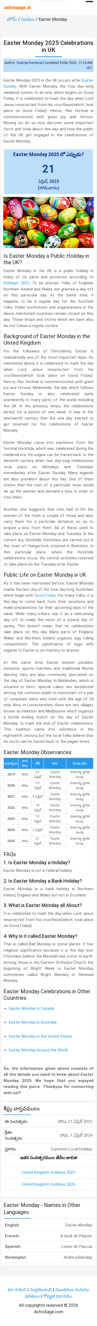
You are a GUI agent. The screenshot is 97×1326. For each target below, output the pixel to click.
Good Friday (45, 595)
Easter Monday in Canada (31, 1008)
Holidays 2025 (16, 283)
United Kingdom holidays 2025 (48, 1172)
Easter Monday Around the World (38, 1050)
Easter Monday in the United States (40, 1036)
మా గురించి (17, 1289)
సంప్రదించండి (41, 1289)
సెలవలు (28, 19)
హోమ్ (12, 19)
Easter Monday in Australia (33, 1022)
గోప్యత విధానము (57, 1296)
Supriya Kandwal (29, 63)
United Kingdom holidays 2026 (48, 1184)
